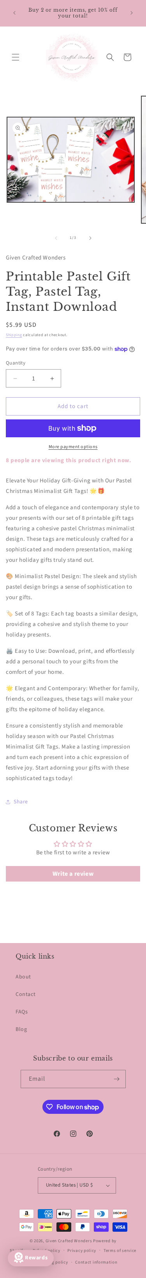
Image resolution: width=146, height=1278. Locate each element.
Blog (21, 1029)
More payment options (73, 447)
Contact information (96, 1262)
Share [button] (21, 802)
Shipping (14, 335)
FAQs (22, 1012)
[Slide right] (90, 238)
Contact (25, 994)
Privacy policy (81, 1250)
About (23, 977)
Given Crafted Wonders (69, 1241)
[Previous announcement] (14, 12)
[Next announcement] (131, 12)
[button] (15, 57)
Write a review (73, 874)
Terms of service (120, 1250)
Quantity (15, 362)
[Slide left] (56, 238)
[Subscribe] (116, 1079)
